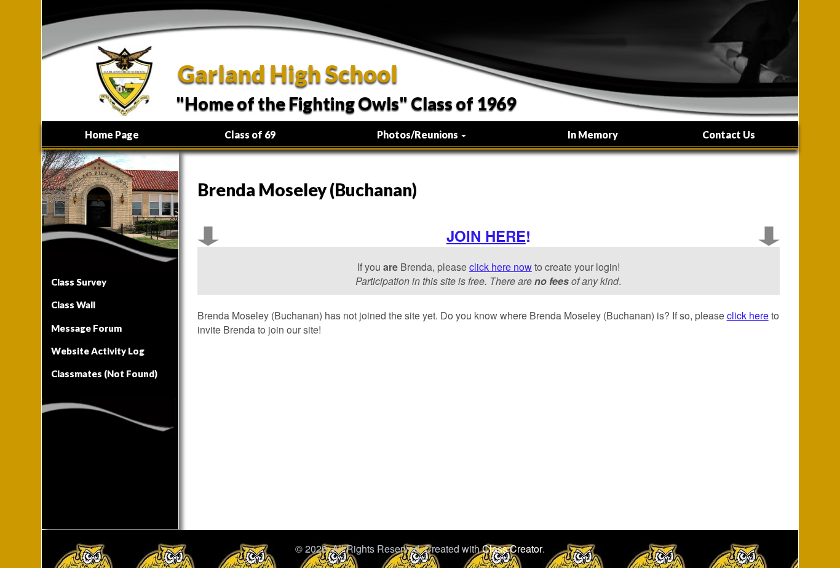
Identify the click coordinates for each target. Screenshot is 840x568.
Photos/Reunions (418, 134)
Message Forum (86, 328)
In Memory (593, 134)
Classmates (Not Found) (104, 373)
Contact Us (728, 134)
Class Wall (73, 304)
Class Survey (78, 281)
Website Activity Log (98, 350)
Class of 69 (249, 134)
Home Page (112, 134)
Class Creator (512, 549)
